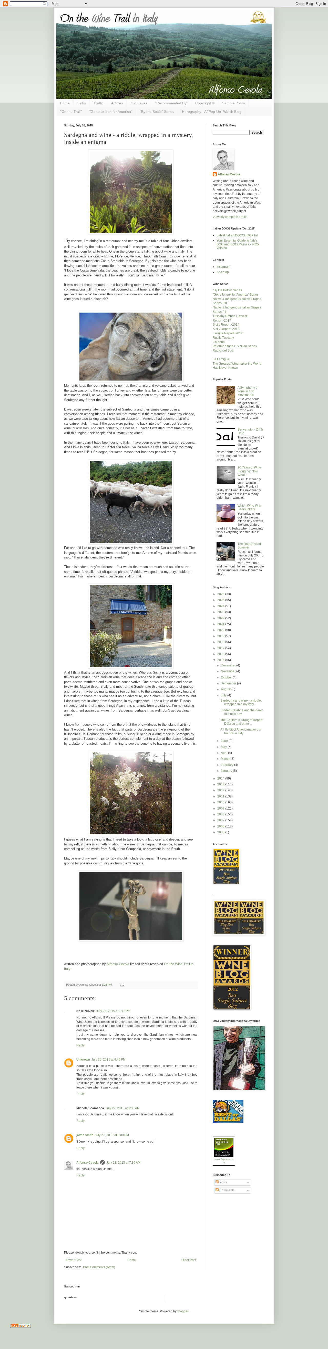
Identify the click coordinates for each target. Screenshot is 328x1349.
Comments (226, 1190)
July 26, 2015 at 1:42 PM (113, 1011)
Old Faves (139, 103)
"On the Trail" (71, 111)
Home (65, 103)
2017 (221, 648)
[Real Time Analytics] (20, 1326)
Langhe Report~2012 (228, 333)
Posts (223, 1182)
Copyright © (204, 103)
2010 (221, 802)
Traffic (99, 103)
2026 (221, 594)
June (225, 741)
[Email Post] (121, 984)
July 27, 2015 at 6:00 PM (112, 1135)
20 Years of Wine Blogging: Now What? (249, 471)
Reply (80, 1045)
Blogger (182, 1311)
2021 (221, 624)
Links (81, 103)
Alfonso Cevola (118, 964)
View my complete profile (230, 217)
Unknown (83, 1059)
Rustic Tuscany (223, 337)
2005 (221, 832)
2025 (221, 600)
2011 (221, 796)
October (227, 677)
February (227, 765)
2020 (221, 630)
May (224, 747)
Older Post (188, 1260)
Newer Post (73, 1260)
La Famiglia (221, 359)
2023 (221, 612)
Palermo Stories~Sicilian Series (235, 346)
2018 (221, 642)
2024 (221, 606)
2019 (221, 636)
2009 (221, 808)
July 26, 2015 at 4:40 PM (108, 1059)
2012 (221, 790)
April (224, 753)
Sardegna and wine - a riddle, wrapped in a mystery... (241, 702)
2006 (221, 826)
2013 (221, 784)
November (228, 671)
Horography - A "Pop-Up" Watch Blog (211, 111)
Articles (117, 103)
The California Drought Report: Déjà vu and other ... (241, 721)
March (225, 759)
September (229, 683)
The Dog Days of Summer (249, 545)
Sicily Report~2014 (226, 324)
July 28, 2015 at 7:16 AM (123, 1162)
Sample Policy (233, 103)
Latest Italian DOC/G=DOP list (237, 235)
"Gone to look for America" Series (236, 294)
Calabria (219, 342)
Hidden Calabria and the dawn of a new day (241, 712)
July (224, 695)
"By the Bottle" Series (157, 111)
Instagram (223, 266)
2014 (221, 778)
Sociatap (223, 272)
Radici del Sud (223, 350)
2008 (221, 814)
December (228, 665)
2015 (221, 660)
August (226, 689)
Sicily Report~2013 (226, 329)
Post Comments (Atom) (99, 1267)
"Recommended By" (171, 103)
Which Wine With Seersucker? (249, 507)
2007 (221, 820)
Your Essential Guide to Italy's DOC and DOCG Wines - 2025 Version (238, 244)
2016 (221, 654)
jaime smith (84, 1135)
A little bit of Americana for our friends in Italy (240, 731)
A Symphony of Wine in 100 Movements (248, 391)
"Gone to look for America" (110, 111)
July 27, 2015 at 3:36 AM (123, 1108)
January (227, 771)
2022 (221, 618)
